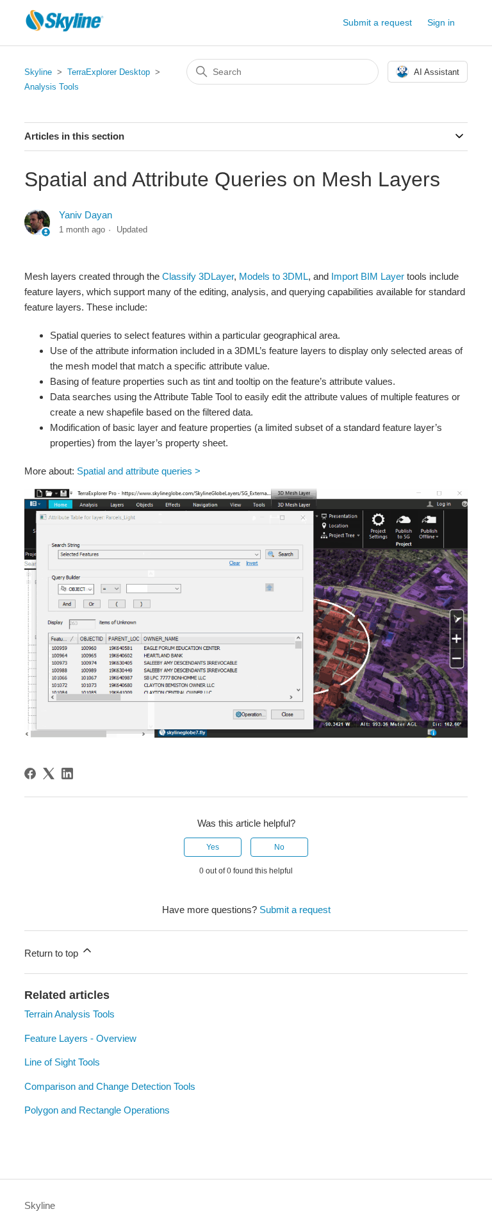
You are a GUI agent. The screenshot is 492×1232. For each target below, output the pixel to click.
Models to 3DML (273, 276)
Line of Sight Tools (62, 1062)
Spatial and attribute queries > (139, 471)
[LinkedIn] (67, 773)
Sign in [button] (441, 22)
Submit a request (377, 22)
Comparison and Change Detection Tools (109, 1086)
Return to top (52, 953)
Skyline (38, 72)
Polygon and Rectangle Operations (97, 1110)
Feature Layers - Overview (80, 1038)
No (279, 847)
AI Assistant (436, 72)
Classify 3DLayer (198, 276)
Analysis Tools (51, 87)
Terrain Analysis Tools (69, 1014)
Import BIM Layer (367, 276)
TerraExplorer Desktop (108, 72)
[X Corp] (48, 773)
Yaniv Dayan (85, 214)
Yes (212, 847)
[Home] (64, 29)
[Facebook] (30, 773)
